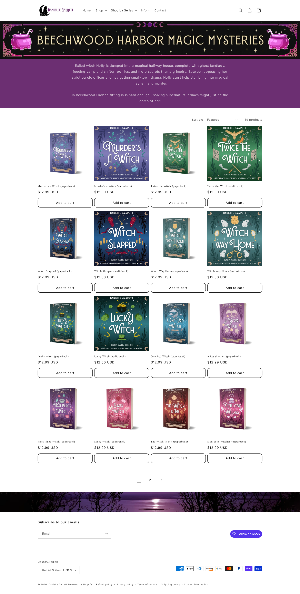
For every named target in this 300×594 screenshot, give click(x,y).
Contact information (196, 584)
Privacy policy (125, 584)
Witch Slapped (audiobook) (111, 271)
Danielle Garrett (58, 584)
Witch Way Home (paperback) (169, 271)
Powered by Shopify (80, 584)
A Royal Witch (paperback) (224, 356)
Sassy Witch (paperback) (109, 441)
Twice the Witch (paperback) (169, 186)
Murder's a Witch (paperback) (56, 186)
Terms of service (147, 584)
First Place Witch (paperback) (56, 441)
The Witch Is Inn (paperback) (169, 441)
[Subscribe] (106, 533)
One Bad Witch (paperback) (168, 356)
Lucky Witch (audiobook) (110, 356)
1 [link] (139, 480)
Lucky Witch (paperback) (53, 356)
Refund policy (104, 584)
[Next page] (161, 479)
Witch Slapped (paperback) (55, 271)
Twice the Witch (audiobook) (225, 186)
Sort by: (197, 119)
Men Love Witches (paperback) (226, 441)
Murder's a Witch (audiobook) (113, 186)
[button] (101, 10)
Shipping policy (170, 584)
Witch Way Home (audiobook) (226, 271)
